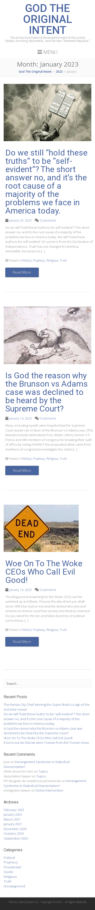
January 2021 (13, 824)
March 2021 (12, 819)
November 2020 (15, 829)
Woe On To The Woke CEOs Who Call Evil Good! (43, 571)
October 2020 (14, 833)
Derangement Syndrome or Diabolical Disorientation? (45, 783)
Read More (22, 272)
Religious (52, 260)
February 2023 (14, 810)
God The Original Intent (47, 19)
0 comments (48, 220)
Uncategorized (14, 886)
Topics (43, 771)
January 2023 (13, 814)
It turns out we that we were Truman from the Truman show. (46, 742)
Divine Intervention (49, 790)
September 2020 (16, 838)
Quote (8, 872)
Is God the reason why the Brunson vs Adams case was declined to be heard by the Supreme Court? (46, 392)
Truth (63, 260)
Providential (12, 867)
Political (26, 260)
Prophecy (39, 260)
